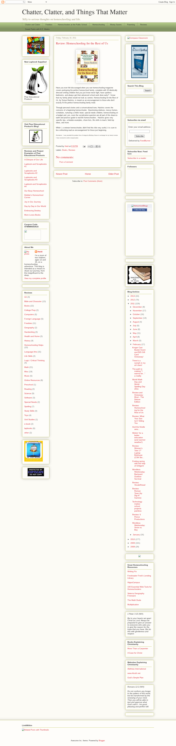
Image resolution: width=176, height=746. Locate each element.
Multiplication (133, 604)
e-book (27, 424)
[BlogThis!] (91, 146)
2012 (132, 300)
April (135, 337)
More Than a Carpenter (137, 648)
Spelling (27, 406)
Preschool (28, 385)
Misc (26, 371)
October (136, 314)
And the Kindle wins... (138, 428)
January (136, 535)
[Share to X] (94, 146)
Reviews (143, 25)
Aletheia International (136, 669)
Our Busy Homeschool (34, 191)
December (137, 307)
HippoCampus (133, 582)
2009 (132, 543)
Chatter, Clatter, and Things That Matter (74, 11)
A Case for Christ (134, 653)
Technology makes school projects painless (137, 506)
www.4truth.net (133, 673)
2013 (132, 296)
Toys (26, 415)
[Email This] (89, 146)
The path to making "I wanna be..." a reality (138, 372)
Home (88, 174)
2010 (132, 539)
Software (28, 398)
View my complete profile (35, 278)
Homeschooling (98, 25)
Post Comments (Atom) (92, 181)
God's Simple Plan (135, 677)
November (137, 310)
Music (26, 376)
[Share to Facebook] (96, 146)
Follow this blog (139, 210)
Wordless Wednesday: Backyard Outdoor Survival (138, 474)
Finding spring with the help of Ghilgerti (138, 463)
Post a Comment (66, 162)
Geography (29, 328)
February (137, 344)
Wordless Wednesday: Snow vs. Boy (138, 526)
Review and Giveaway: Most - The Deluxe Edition (138, 397)
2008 (132, 547)
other (26, 433)
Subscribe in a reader (136, 158)
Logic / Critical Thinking (34, 360)
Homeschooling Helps (33, 345)
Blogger (102, 741)
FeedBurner (145, 141)
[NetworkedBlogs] (139, 206)
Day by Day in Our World (35, 206)
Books (64, 150)
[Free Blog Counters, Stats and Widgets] (139, 556)
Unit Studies (29, 419)
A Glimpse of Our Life (33, 160)
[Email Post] (84, 146)
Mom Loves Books (32, 215)
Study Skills (29, 411)
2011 (132, 303)
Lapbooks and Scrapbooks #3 (30, 178)
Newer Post (61, 174)
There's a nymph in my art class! (138, 362)
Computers (29, 314)
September (138, 318)
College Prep (30, 310)
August (136, 322)
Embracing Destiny (32, 210)
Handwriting (29, 332)
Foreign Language (32, 319)
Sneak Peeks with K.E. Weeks (37, 29)
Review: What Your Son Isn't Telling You (138, 419)
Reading (28, 389)
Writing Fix (132, 571)
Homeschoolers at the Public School (72, 25)
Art (25, 297)
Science (27, 393)
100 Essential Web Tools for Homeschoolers (139, 588)
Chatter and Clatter (32, 25)
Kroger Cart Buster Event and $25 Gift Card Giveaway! (138, 352)
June (135, 329)
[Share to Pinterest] (99, 146)
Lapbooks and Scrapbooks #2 (30, 172)
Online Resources (32, 380)
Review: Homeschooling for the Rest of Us (138, 408)
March (136, 340)
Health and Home (32, 336)
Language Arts (30, 352)
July (135, 325)
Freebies (49, 25)
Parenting (131, 25)
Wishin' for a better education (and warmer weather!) (138, 437)
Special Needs (30, 402)
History (27, 341)
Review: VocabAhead (138, 483)
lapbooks (28, 428)
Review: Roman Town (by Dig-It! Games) (137, 493)
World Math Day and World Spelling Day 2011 (138, 384)
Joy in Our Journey (32, 202)
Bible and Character (33, 301)
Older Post (113, 174)
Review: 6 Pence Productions (138, 516)
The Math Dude (134, 600)
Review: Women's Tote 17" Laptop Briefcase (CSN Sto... (138, 452)
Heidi (40, 252)
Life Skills (28, 356)
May (135, 333)
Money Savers (116, 25)
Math (26, 367)
